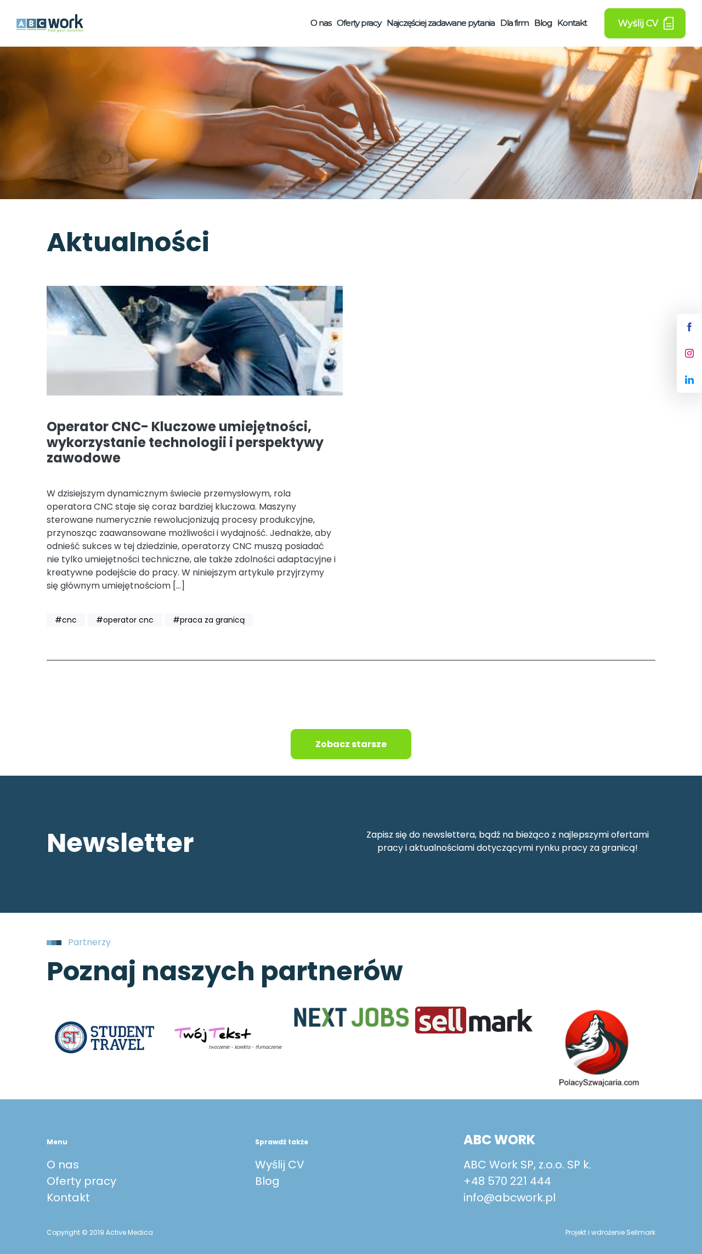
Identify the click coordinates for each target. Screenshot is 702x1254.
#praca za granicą (209, 619)
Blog (543, 23)
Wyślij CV (279, 1164)
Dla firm (514, 23)
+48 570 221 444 (507, 1181)
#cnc (66, 619)
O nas (320, 23)
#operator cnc (125, 619)
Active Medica (129, 1232)
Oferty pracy (359, 23)
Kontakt (572, 23)
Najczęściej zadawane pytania (441, 23)
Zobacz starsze (351, 744)
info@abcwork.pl (509, 1197)
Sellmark (640, 1232)
